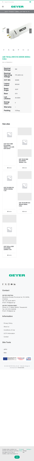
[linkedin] (15, 284)
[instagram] (9, 284)
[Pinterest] (18, 50)
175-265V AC (19, 75)
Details (10, 167)
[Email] (23, 50)
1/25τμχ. (17, 110)
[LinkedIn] (13, 50)
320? (16, 89)
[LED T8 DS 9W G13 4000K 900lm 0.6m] (25, 185)
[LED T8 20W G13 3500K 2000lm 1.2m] (9, 178)
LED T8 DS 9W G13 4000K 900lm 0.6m (24, 204)
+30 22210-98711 (10, 300)
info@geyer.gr (11, 302)
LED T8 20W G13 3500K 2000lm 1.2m (9, 189)
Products (11, 11)
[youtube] (12, 284)
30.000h (17, 98)
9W (16, 69)
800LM (17, 84)
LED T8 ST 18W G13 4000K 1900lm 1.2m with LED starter (9, 146)
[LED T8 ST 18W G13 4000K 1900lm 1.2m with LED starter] (9, 135)
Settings (28, 449)
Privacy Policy (21, 450)
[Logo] (17, 6)
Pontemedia (21, 367)
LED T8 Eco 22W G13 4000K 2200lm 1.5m (9, 248)
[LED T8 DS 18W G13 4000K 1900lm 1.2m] (25, 142)
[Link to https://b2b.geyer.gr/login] (30, 2)
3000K (17, 80)
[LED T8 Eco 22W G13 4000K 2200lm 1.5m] (9, 229)
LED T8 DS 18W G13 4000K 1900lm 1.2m (23, 160)
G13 (16, 93)
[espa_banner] (17, 357)
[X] (8, 50)
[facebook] (3, 284)
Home (6, 11)
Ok (17, 457)
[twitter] (6, 284)
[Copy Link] (28, 50)
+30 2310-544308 (10, 309)
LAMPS (17, 11)
